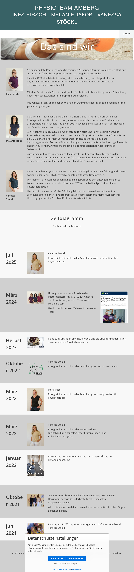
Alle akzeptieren (75, 558)
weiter (40, 470)
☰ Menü (127, 34)
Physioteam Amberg (67, 7)
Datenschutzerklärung (62, 569)
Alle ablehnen (57, 558)
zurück (31, 470)
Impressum (76, 569)
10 (42, 477)
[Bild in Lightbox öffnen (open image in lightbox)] (35, 263)
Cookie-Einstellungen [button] (66, 563)
